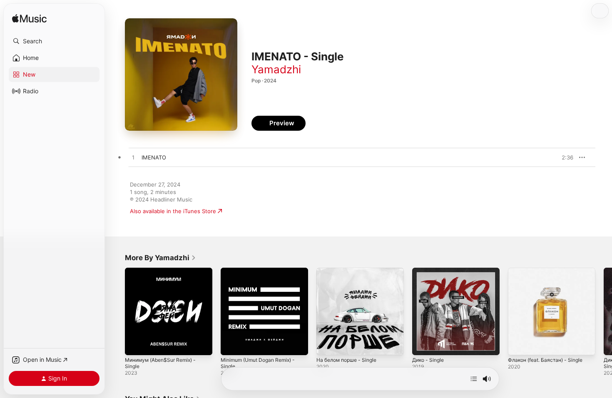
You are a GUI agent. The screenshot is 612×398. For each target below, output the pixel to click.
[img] (29, 19)
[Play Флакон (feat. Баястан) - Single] (518, 344)
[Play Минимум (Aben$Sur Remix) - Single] (135, 344)
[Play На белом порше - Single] (327, 344)
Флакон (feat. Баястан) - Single (549, 271)
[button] (54, 41)
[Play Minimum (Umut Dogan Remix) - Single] (231, 344)
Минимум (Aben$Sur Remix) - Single (164, 274)
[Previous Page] (116, 311)
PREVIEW (564, 157)
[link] (160, 257)
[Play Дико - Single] (422, 344)
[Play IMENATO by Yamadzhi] (133, 158)
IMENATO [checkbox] (154, 157)
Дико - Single (430, 271)
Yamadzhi (276, 69)
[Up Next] (474, 379)
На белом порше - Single (350, 271)
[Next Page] (604, 311)
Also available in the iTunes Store (173, 211)
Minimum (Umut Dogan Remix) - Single (262, 274)
